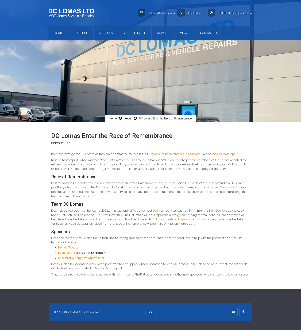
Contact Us (209, 33)
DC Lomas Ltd (70, 312)
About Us (81, 33)
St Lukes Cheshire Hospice (170, 219)
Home (58, 33)
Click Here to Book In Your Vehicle (235, 13)
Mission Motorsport (225, 154)
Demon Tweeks (68, 247)
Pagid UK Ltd (66, 252)
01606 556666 (195, 13)
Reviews (182, 33)
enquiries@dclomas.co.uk (162, 13)
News (161, 33)
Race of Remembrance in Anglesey (177, 154)
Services (106, 33)
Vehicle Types (135, 33)
